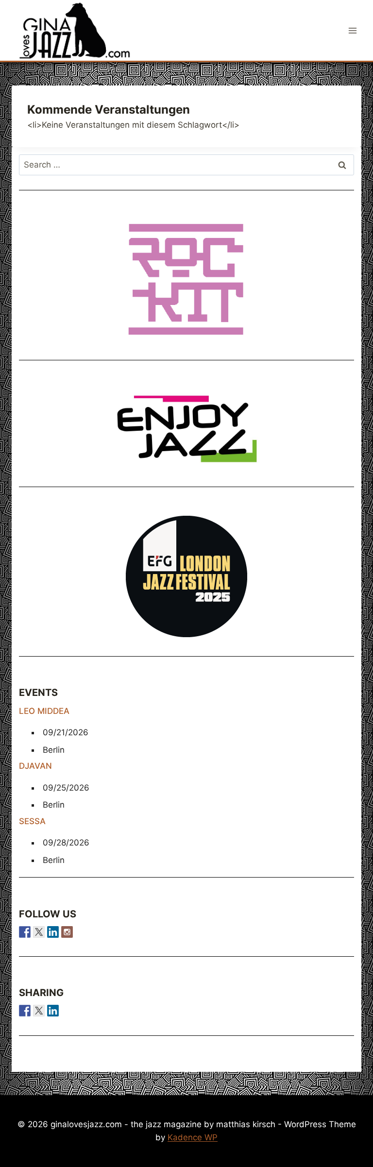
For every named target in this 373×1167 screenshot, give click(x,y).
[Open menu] (352, 30)
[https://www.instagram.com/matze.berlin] (67, 932)
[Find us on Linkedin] (53, 932)
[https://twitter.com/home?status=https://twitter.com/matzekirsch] (39, 1010)
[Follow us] (25, 932)
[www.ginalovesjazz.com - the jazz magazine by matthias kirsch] (25, 1010)
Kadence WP (193, 1137)
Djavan (35, 766)
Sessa (32, 821)
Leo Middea (44, 711)
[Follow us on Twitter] (39, 932)
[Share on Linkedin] (53, 1010)
